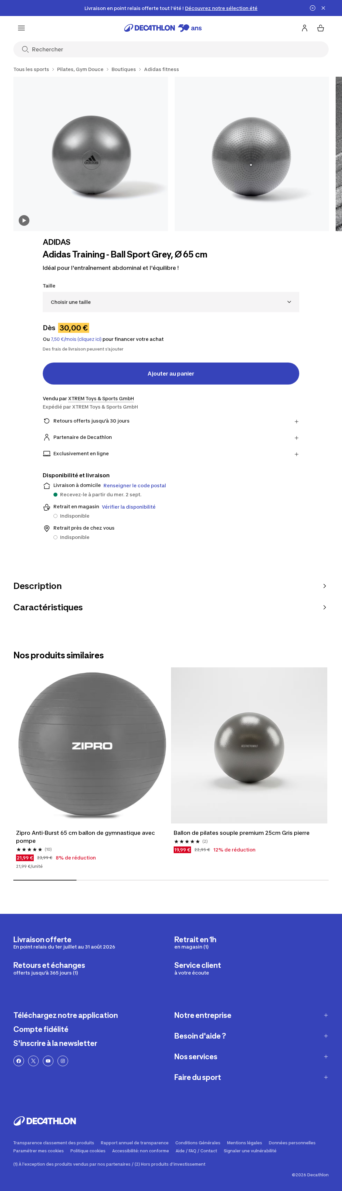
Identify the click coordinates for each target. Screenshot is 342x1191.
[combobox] (171, 302)
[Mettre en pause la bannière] (312, 8)
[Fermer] (323, 8)
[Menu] (21, 28)
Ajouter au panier (171, 373)
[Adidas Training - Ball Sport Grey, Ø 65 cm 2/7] (252, 154)
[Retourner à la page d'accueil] (163, 28)
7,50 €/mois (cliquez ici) (76, 339)
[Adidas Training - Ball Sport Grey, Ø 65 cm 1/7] (90, 154)
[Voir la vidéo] (24, 220)
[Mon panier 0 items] (321, 28)
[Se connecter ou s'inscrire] (305, 28)
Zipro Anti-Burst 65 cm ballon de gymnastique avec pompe (85, 836)
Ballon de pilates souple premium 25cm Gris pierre (242, 832)
